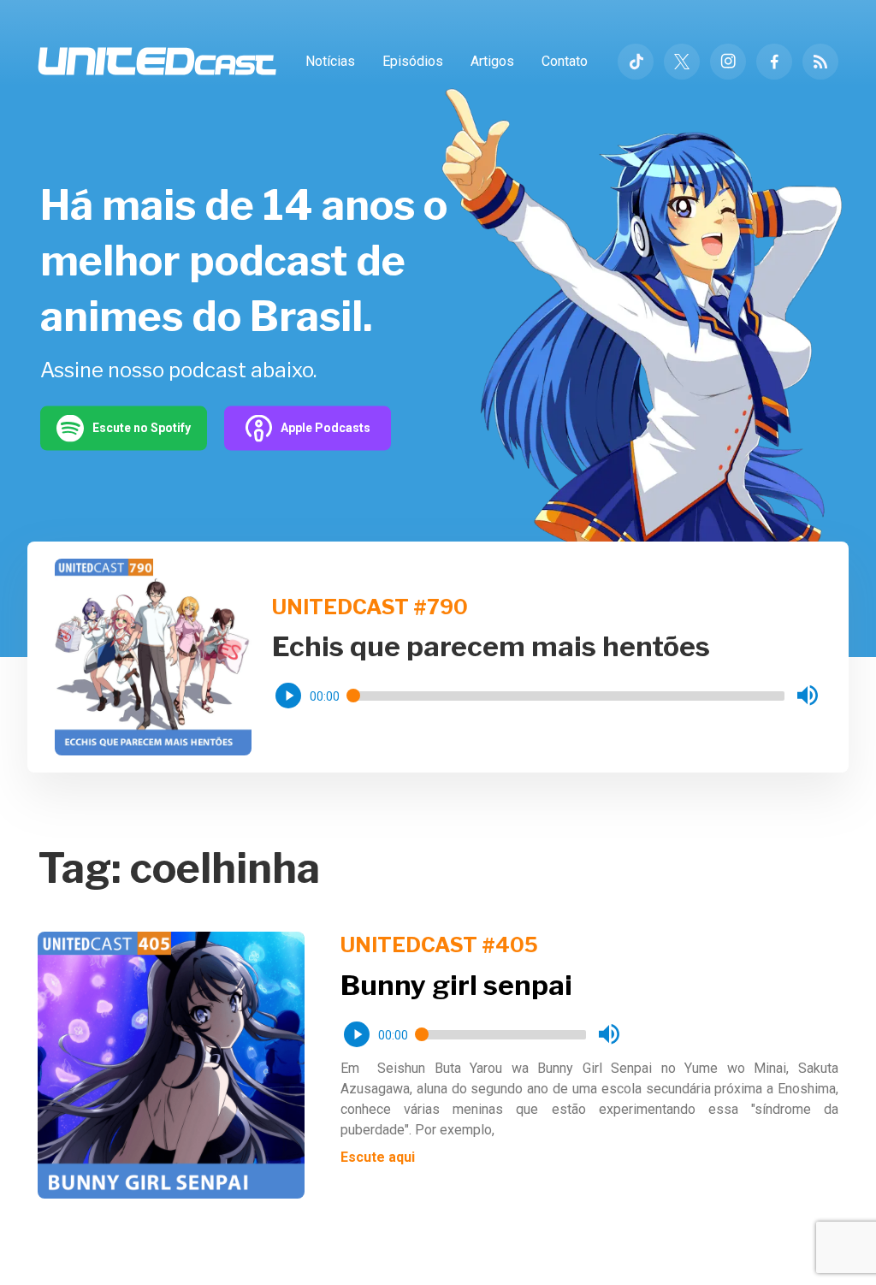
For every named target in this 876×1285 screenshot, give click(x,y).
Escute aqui (377, 1157)
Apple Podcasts (325, 428)
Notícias (330, 61)
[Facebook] (774, 62)
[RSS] (820, 62)
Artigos (492, 61)
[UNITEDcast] (157, 61)
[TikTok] (636, 62)
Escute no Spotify (141, 428)
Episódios (412, 61)
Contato (565, 61)
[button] (288, 695)
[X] (682, 62)
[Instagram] (728, 62)
